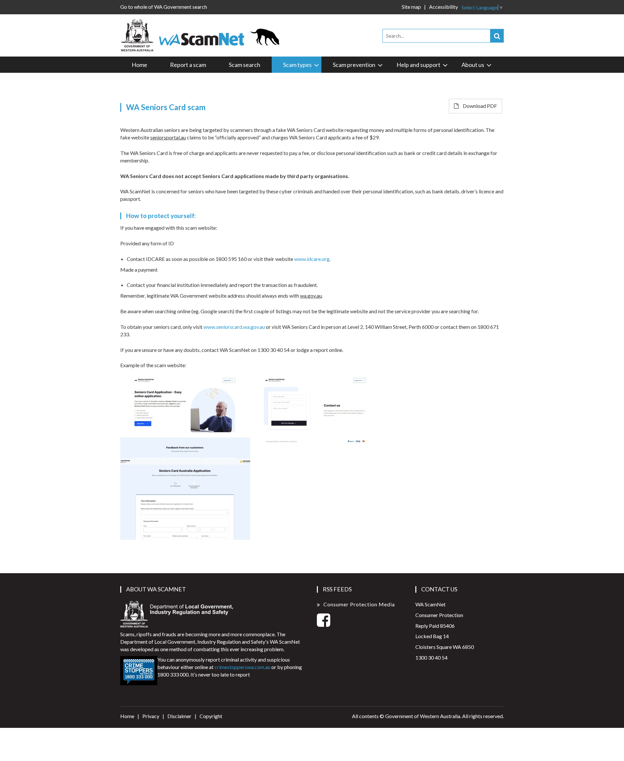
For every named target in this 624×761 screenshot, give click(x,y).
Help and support (418, 64)
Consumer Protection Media (359, 604)
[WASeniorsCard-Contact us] (315, 417)
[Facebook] (323, 624)
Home (139, 64)
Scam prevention (354, 64)
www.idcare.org (312, 259)
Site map (411, 7)
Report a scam (188, 64)
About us (473, 64)
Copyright (211, 716)
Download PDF (479, 106)
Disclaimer (179, 716)
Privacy (150, 716)
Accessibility (443, 7)
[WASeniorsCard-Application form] (185, 499)
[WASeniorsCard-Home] (185, 417)
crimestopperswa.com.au (242, 667)
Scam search (244, 64)
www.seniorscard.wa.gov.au (234, 327)
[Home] (203, 35)
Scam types (297, 64)
